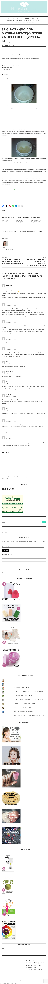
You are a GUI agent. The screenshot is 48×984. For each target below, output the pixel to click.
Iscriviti (5, 550)
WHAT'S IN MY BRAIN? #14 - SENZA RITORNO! (23, 711)
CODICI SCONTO (36, 20)
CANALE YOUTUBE (10, 20)
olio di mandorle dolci (16, 231)
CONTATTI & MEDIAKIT (16, 22)
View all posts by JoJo (8, 249)
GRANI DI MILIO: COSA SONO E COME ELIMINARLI (24, 680)
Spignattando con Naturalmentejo (18, 230)
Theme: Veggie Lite (19, 980)
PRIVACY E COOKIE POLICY (29, 22)
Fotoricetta (8, 230)
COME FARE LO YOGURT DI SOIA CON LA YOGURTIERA (25, 703)
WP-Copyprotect (14, 983)
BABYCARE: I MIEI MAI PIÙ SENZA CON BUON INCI (24, 687)
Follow (3, 948)
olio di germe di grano (6, 231)
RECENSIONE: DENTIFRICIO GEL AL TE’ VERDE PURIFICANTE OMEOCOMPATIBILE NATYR (36, 261)
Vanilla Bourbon (10, 321)
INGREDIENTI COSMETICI (29, 18)
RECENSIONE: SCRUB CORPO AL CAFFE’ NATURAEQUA (8, 218)
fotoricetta (36, 230)
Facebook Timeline (24, 560)
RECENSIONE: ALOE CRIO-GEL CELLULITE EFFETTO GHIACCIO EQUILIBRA (28, 691)
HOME (7, 18)
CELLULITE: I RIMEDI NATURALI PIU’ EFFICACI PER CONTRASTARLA (22, 219)
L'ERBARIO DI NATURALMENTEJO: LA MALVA (23, 695)
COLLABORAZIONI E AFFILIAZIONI (23, 20)
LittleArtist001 (9, 420)
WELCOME (13, 18)
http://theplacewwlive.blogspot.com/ (10, 432)
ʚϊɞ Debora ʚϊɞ (9, 371)
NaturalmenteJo (41, 230)
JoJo (3, 47)
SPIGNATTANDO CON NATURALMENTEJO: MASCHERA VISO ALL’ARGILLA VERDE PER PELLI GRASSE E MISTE (37, 219)
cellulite (31, 230)
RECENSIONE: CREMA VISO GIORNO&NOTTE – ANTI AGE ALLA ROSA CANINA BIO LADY (12, 260)
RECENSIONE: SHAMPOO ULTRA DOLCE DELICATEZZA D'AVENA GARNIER (29, 699)
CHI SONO (19, 18)
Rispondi (14, 286)
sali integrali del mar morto (27, 231)
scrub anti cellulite (37, 231)
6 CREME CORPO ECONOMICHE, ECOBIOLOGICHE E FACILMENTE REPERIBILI (29, 715)
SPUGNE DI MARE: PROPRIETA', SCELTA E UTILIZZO (24, 683)
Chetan (8, 983)
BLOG (38, 18)
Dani (7, 348)
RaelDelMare (9, 285)
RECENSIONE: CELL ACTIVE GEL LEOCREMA (22, 707)
